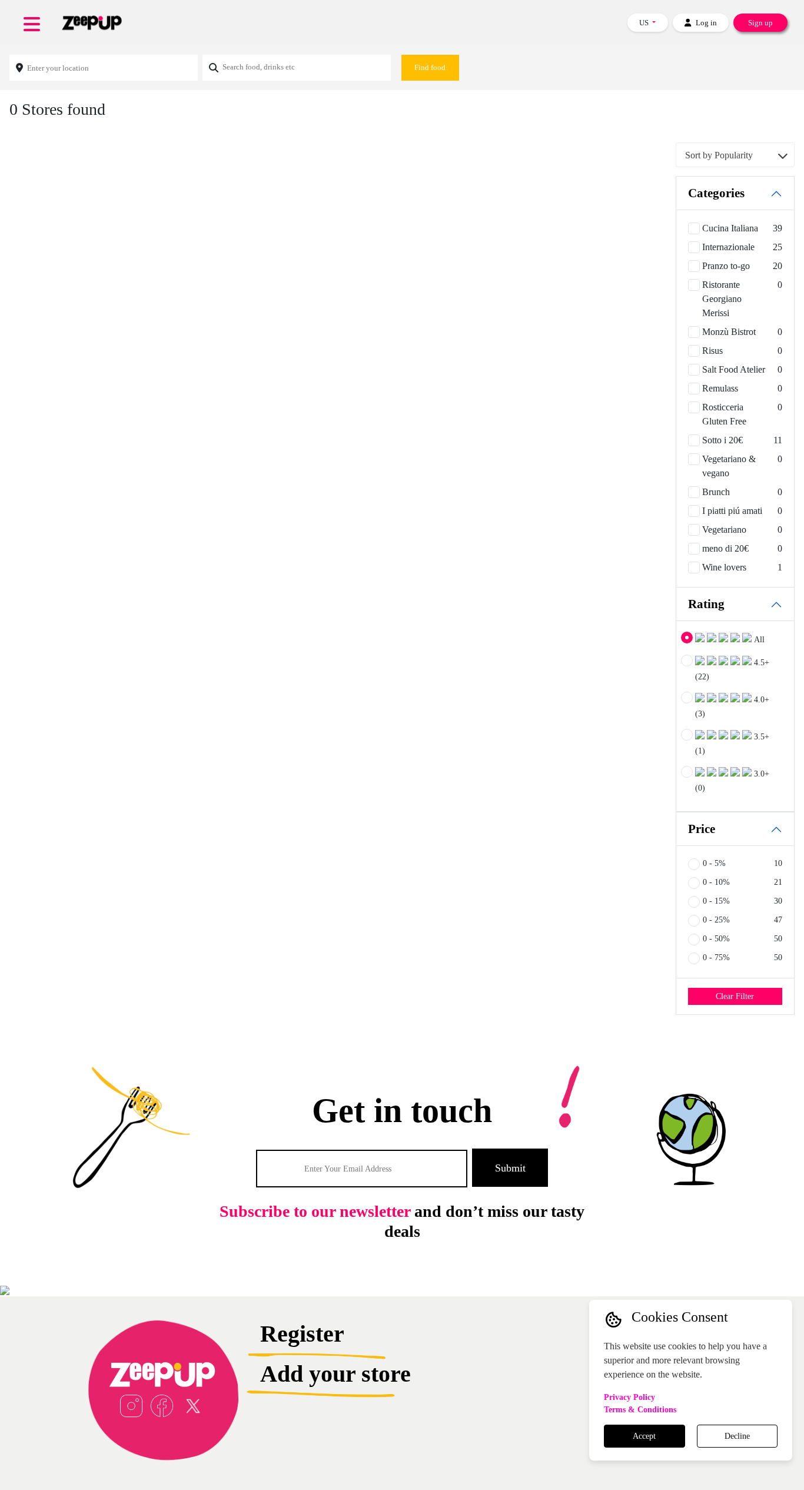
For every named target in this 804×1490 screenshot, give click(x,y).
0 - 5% (714, 863)
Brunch (716, 492)
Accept (644, 1436)
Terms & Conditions (640, 1409)
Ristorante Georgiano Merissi (722, 299)
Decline (737, 1436)
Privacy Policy (629, 1397)
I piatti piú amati (732, 511)
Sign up (760, 22)
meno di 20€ (725, 548)
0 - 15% (716, 901)
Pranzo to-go (726, 266)
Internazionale (728, 247)
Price (701, 828)
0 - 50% (716, 938)
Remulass (720, 388)
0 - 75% (716, 957)
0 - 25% (716, 919)
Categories (716, 193)
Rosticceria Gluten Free (724, 414)
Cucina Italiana (730, 228)
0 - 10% (716, 882)
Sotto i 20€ (722, 440)
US (644, 22)
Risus (712, 351)
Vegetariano (724, 530)
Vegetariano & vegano (729, 466)
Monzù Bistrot (729, 332)
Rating (706, 603)
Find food (430, 67)
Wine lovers (724, 567)
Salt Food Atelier (733, 369)
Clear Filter (735, 996)
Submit (510, 1168)
